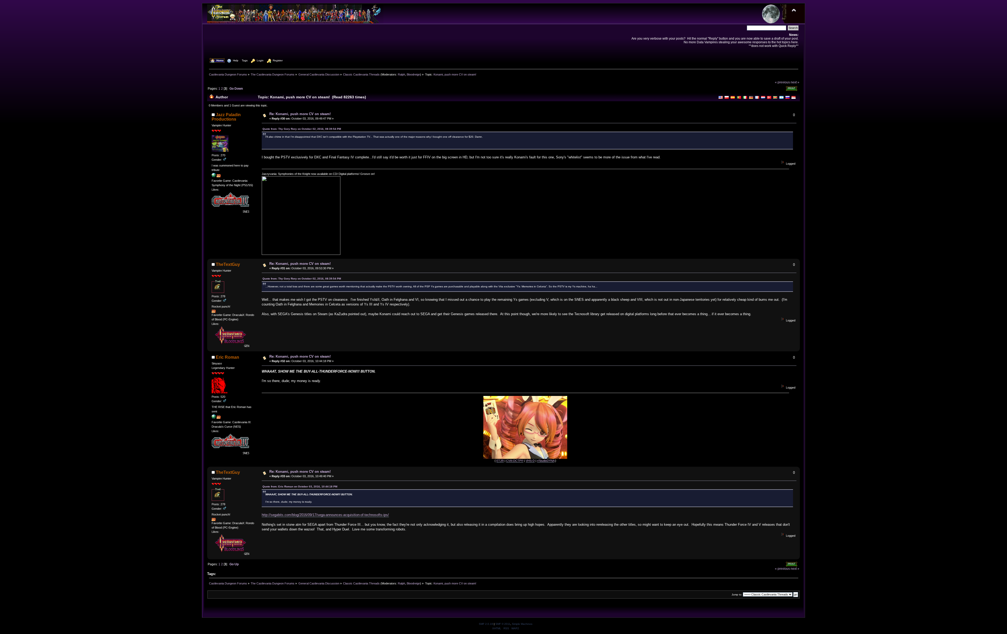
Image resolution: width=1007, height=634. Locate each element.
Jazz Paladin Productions (226, 116)
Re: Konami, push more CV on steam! (300, 114)
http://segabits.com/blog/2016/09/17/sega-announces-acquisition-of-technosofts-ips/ (325, 515)
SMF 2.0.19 (486, 623)
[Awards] (219, 176)
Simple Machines (522, 623)
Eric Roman (227, 357)
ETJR (500, 460)
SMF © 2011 (502, 623)
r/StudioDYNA (545, 460)
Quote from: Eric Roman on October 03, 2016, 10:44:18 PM (300, 486)
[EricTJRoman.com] (214, 417)
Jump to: (737, 594)
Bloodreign (413, 74)
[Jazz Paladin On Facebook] (214, 176)
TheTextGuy (228, 264)
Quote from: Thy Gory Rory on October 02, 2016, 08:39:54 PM (302, 128)
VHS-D (530, 460)
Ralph (401, 74)
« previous (782, 82)
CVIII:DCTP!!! (514, 460)
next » (795, 82)
